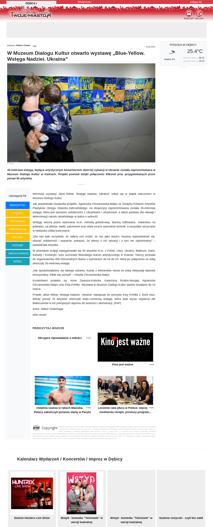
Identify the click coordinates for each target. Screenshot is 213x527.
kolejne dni (169, 59)
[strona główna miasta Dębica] (29, 12)
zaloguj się (196, 2)
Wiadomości (85, 2)
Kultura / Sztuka (23, 45)
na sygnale (17, 221)
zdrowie (17, 245)
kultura (17, 237)
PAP (34, 46)
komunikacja (17, 229)
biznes (17, 261)
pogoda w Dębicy (183, 44)
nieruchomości (19, 253)
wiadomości (17, 205)
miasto (17, 213)
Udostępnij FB (17, 195)
